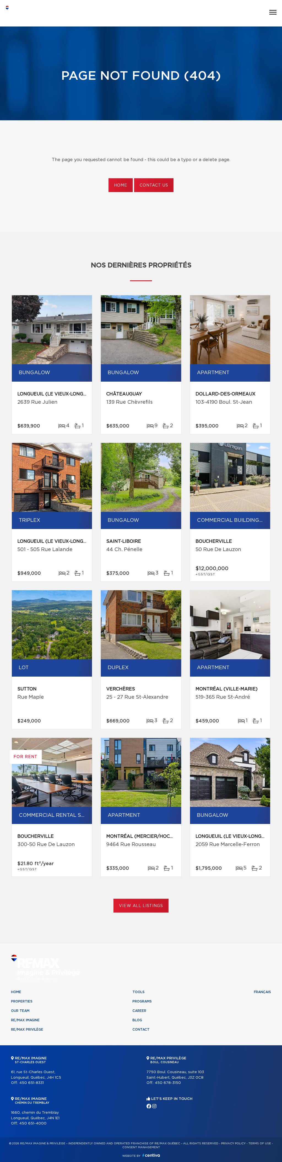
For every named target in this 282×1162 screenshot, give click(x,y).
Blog (137, 1020)
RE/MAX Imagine (25, 1020)
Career (139, 1010)
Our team (20, 1010)
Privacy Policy (233, 1143)
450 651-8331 (31, 1083)
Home (120, 185)
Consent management (141, 1147)
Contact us (154, 185)
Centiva (151, 1155)
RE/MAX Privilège (27, 1029)
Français (262, 992)
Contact (141, 1029)
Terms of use (259, 1143)
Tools (138, 992)
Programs (142, 1001)
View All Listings (141, 906)
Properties (21, 1001)
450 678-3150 (168, 1083)
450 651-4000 (33, 1123)
